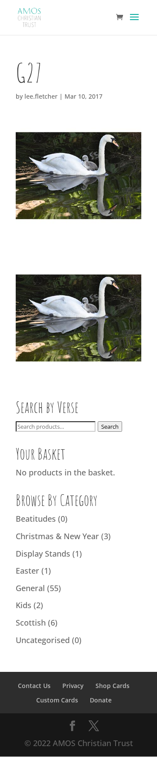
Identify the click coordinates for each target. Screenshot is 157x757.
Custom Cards (57, 700)
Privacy (73, 685)
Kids (23, 605)
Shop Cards (113, 685)
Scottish (31, 622)
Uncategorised (43, 640)
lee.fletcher (41, 96)
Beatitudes (36, 518)
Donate (101, 700)
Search (110, 426)
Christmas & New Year (57, 536)
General (30, 588)
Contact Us (34, 685)
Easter (27, 570)
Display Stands (43, 553)
